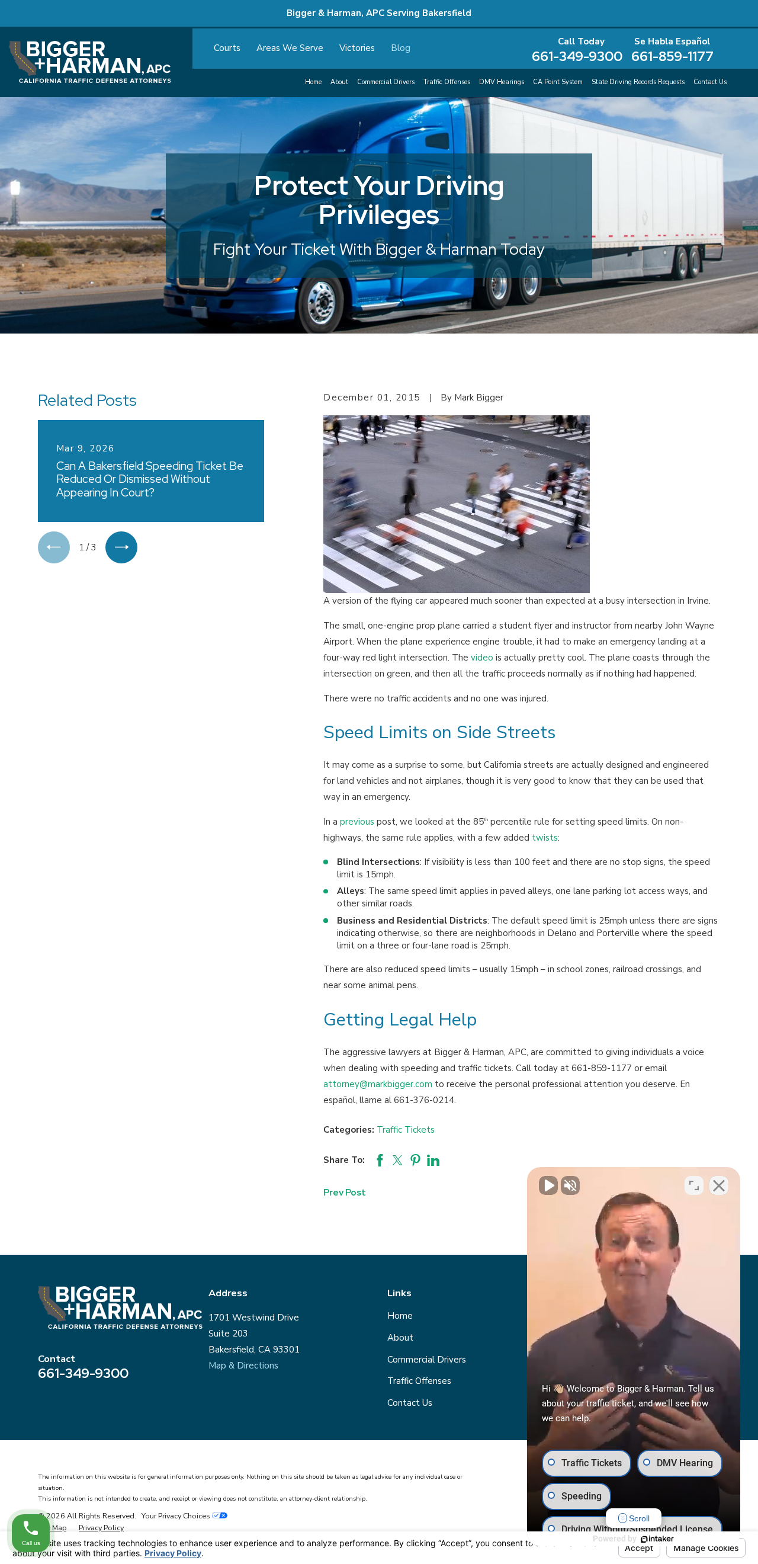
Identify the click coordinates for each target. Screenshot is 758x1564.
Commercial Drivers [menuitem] (386, 82)
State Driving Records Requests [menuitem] (638, 82)
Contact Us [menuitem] (710, 82)
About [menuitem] (339, 82)
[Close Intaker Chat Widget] (718, 1185)
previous (357, 822)
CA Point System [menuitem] (558, 82)
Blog (400, 48)
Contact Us (409, 1403)
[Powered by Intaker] (657, 1539)
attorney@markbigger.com (377, 1084)
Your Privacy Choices (177, 1516)
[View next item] (121, 547)
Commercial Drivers (426, 1360)
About (400, 1338)
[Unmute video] (548, 1185)
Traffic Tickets (406, 1130)
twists (545, 838)
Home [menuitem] (313, 82)
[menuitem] (52, 1528)
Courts (227, 48)
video (482, 658)
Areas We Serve (289, 48)
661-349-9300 (577, 56)
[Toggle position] (694, 1185)
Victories (357, 48)
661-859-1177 (672, 56)
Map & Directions (243, 1365)
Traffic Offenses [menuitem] (446, 82)
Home (400, 1316)
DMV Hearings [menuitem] (501, 82)
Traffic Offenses (419, 1381)
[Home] (90, 61)
